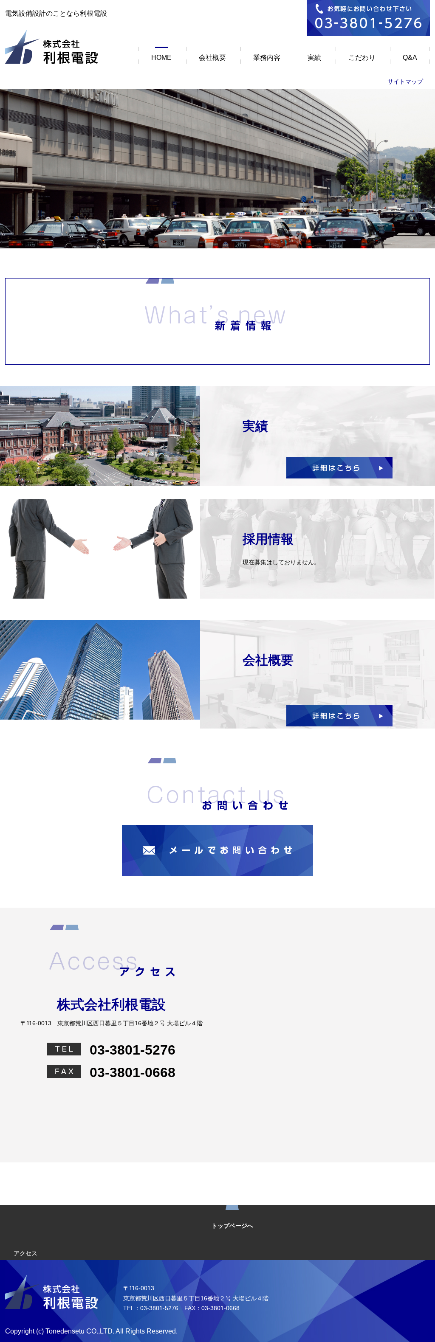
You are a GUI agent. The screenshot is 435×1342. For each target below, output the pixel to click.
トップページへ (232, 1225)
